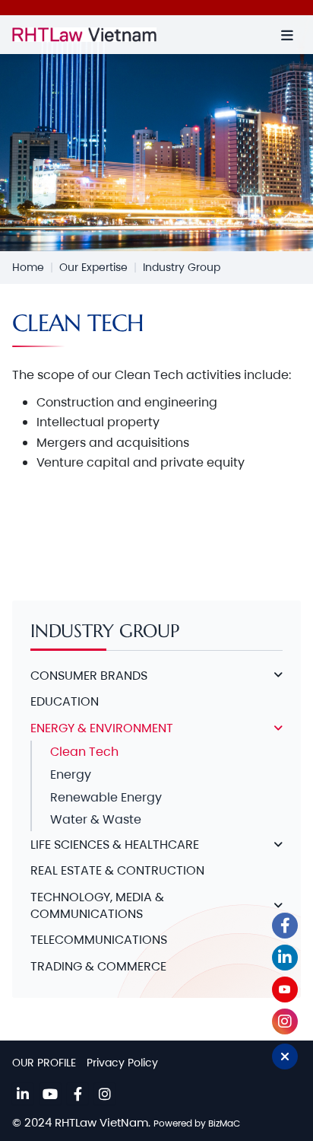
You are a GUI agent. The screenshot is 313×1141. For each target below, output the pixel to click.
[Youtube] (50, 1093)
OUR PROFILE (44, 1062)
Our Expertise (93, 267)
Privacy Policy (122, 1062)
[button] (287, 35)
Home (28, 267)
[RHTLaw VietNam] (112, 34)
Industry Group (181, 267)
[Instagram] (104, 1093)
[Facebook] (77, 1093)
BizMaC (224, 1123)
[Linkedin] (22, 1093)
